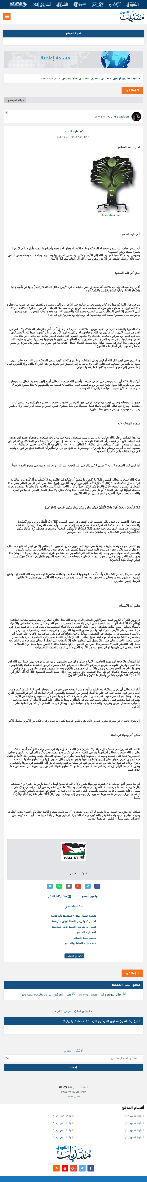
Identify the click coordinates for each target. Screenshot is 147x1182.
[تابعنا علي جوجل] (73, 1168)
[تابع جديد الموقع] (56, 1168)
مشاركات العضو (58, 896)
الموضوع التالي (64, 1011)
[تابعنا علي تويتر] (82, 1168)
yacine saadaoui (118, 116)
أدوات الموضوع (16, 100)
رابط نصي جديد (133, 1116)
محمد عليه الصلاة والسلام (80, 943)
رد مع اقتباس (73, 956)
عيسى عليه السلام (85, 938)
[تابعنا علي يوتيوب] (65, 1168)
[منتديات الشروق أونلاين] (132, 21)
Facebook (27, 995)
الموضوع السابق (82, 1011)
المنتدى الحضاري (100, 78)
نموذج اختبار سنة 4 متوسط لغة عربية (73, 915)
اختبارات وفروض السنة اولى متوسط (74, 921)
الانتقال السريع (74, 1050)
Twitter (83, 995)
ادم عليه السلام (86, 932)
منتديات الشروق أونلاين (126, 78)
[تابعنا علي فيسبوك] (90, 1168)
